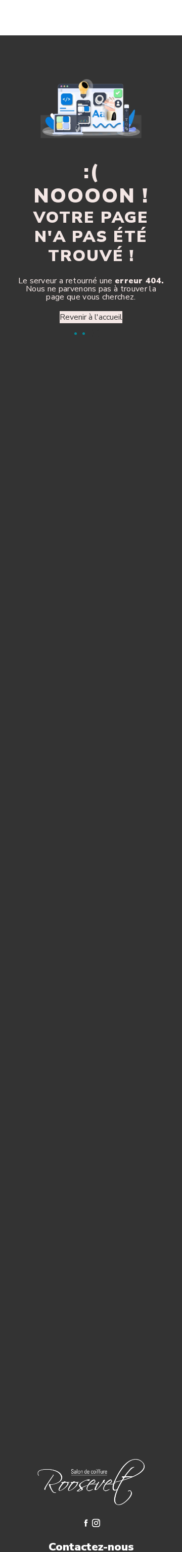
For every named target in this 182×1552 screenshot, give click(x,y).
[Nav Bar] (158, 18)
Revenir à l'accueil (91, 317)
